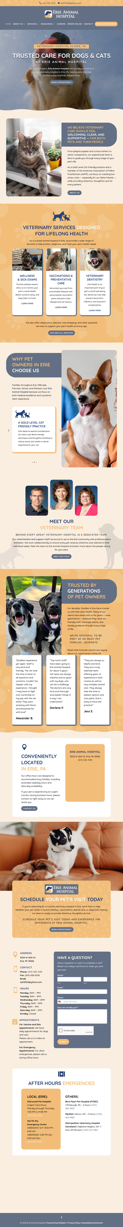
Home (8, 24)
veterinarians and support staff (33, 539)
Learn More (27, 303)
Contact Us (29, 808)
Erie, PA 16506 (27, 961)
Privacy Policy (73, 1223)
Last (84, 983)
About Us (18, 24)
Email (60, 987)
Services (32, 24)
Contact (88, 24)
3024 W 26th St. (28, 957)
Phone (60, 997)
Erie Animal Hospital (58, 68)
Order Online (75, 24)
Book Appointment (106, 24)
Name (60, 975)
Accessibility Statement (92, 1223)
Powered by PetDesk (56, 1223)
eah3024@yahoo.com (71, 3)
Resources (46, 24)
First (58, 983)
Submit (63, 1042)
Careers (61, 24)
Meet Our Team (61, 556)
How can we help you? (68, 1007)
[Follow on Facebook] (61, 1217)
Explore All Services (61, 333)
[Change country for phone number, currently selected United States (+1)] (60, 1001)
